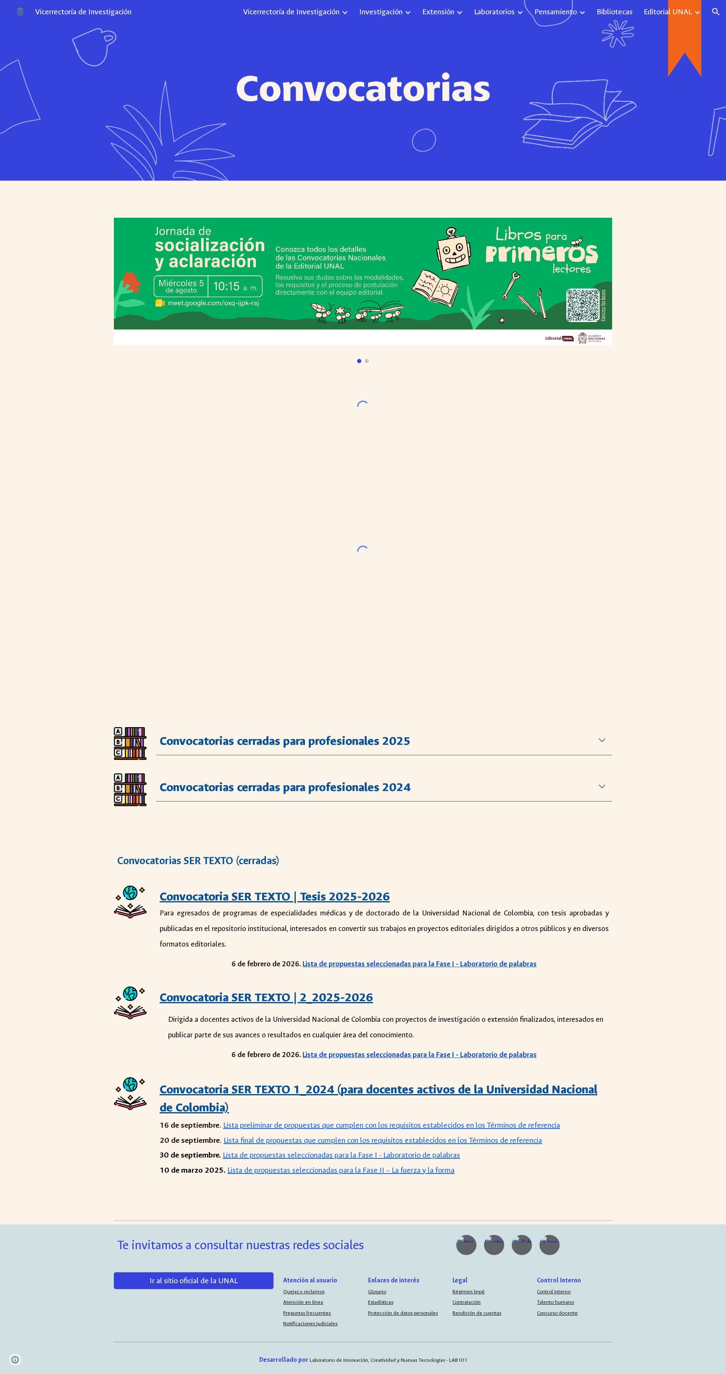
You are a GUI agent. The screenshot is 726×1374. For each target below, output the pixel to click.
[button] (716, 12)
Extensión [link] (438, 12)
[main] (384, 741)
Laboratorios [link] (494, 12)
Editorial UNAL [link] (668, 12)
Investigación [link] (380, 12)
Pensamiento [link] (555, 12)
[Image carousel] (363, 290)
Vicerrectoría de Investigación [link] (291, 12)
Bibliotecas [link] (615, 12)
